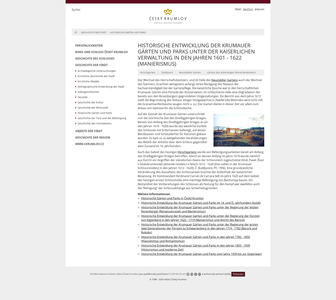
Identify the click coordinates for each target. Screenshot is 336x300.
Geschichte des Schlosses (94, 58)
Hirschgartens (187, 152)
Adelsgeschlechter (88, 92)
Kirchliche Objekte (88, 81)
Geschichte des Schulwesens (94, 123)
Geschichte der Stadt (93, 32)
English (259, 9)
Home (75, 32)
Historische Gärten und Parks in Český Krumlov (172, 198)
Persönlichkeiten (89, 45)
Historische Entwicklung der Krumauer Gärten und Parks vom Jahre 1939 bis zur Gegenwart (201, 254)
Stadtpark (167, 72)
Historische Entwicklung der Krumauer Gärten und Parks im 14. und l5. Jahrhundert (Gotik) (201, 203)
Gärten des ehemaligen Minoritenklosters (231, 72)
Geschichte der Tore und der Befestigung (102, 118)
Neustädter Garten (190, 72)
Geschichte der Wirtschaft (93, 107)
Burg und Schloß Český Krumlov (101, 52)
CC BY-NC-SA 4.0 (177, 273)
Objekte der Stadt (88, 131)
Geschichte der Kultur (90, 102)
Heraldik (83, 97)
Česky (238, 9)
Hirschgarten (147, 72)
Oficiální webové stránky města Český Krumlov (114, 273)
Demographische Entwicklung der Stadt (101, 86)
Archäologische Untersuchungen (97, 71)
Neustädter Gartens (224, 80)
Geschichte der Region (92, 137)
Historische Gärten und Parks (128, 32)
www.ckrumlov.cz (89, 144)
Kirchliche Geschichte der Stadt (96, 76)
